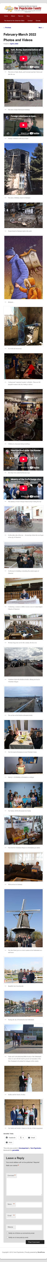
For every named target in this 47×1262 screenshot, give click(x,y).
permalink (15, 1150)
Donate (38, 20)
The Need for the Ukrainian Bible (14, 20)
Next (41, 27)
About (13, 16)
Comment (12, 1175)
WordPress (41, 1252)
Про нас (20, 16)
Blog (28, 16)
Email (11, 1215)
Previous (7, 27)
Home (6, 16)
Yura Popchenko (35, 1148)
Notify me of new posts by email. (19, 1237)
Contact (30, 20)
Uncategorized (23, 1148)
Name (11, 1204)
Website (10, 1227)
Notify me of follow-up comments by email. (22, 1233)
